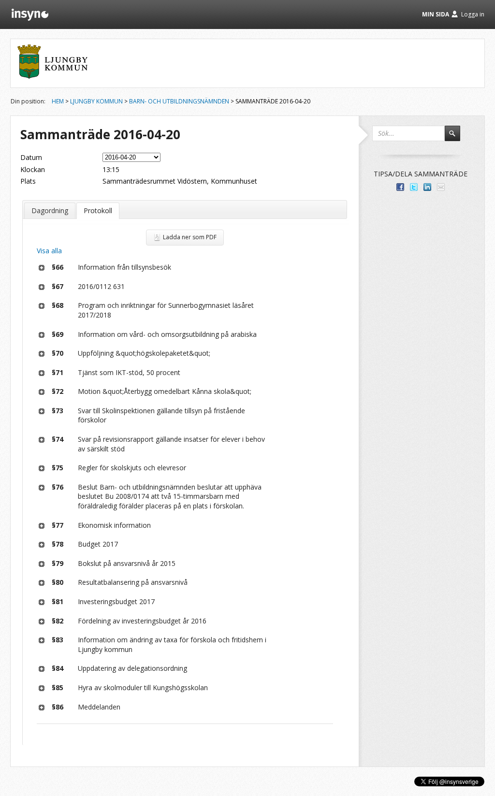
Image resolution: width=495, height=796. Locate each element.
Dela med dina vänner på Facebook (400, 187)
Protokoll (98, 210)
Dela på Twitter (414, 187)
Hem (58, 101)
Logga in (472, 14)
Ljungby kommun (96, 101)
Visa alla (49, 250)
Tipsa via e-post (441, 187)
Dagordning (49, 210)
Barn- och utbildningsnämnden (179, 101)
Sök (457, 138)
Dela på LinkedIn (427, 187)
